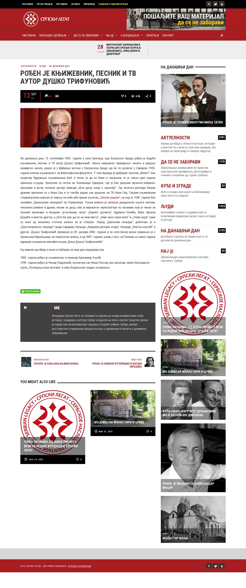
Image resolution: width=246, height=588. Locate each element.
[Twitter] (215, 3)
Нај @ (193, 251)
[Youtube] (222, 3)
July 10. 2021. (36, 459)
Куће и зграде (193, 186)
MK (57, 96)
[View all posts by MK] (48, 96)
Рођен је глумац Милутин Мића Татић (193, 122)
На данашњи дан (59, 66)
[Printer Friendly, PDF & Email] (30, 290)
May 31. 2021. (106, 431)
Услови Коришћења (79, 566)
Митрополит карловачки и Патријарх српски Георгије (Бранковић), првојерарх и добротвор (123, 49)
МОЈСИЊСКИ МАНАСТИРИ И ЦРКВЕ (188, 371)
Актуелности (28, 66)
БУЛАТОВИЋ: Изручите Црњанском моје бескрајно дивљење (189, 413)
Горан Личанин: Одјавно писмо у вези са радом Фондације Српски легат (193, 329)
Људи (42, 66)
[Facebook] (209, 3)
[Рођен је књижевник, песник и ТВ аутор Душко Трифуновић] (61, 127)
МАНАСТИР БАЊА (175, 538)
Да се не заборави (193, 162)
